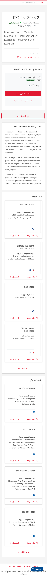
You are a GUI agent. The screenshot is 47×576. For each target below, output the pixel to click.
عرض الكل (24, 368)
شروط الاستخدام (15, 566)
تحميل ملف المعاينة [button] (22, 100)
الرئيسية (40, 2)
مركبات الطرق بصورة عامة (29, 57)
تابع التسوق (24, 115)
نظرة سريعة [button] (31, 235)
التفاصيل (15, 235)
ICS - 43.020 (34, 53)
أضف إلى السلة (22, 93)
